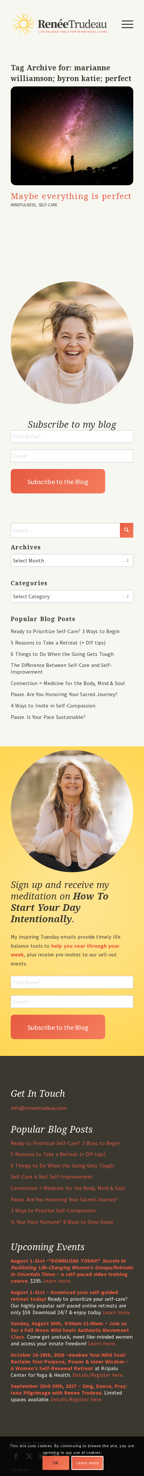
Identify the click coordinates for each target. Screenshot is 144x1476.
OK (56, 1462)
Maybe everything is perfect (71, 195)
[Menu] (124, 23)
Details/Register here (97, 1374)
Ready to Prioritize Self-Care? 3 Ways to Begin (65, 631)
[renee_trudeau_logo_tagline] (60, 23)
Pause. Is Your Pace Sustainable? (48, 717)
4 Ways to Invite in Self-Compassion (53, 705)
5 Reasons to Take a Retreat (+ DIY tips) (58, 642)
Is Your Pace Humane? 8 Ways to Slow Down (62, 1221)
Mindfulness (23, 204)
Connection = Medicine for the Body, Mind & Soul (68, 683)
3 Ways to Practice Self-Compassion (53, 1210)
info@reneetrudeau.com (39, 1107)
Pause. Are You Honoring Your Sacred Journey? (64, 694)
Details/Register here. (76, 1399)
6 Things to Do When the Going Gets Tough (62, 654)
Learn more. (57, 1280)
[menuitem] (124, 23)
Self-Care (48, 204)
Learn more (101, 1343)
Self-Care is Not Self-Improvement (52, 1176)
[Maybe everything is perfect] (72, 135)
